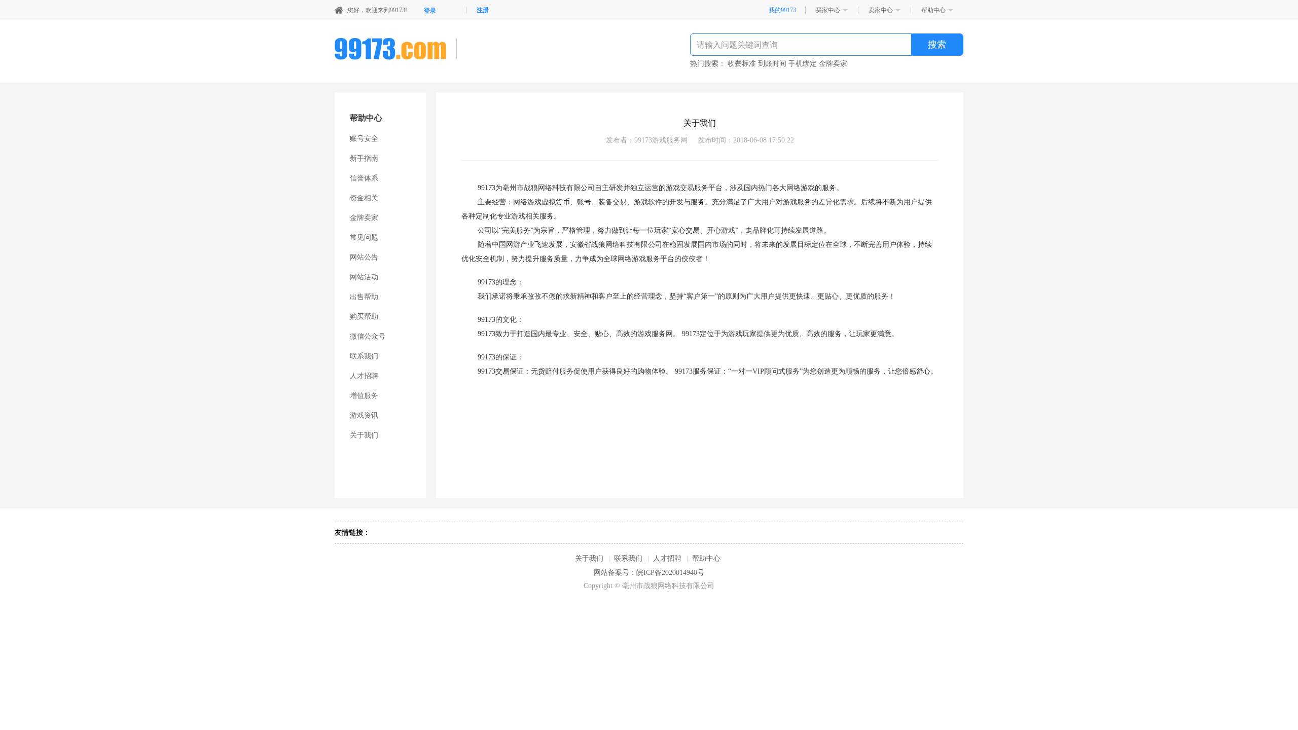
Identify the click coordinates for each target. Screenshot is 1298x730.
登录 (430, 10)
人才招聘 (364, 376)
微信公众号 (367, 336)
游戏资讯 (364, 415)
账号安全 (364, 138)
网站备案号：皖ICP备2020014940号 (649, 572)
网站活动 (364, 277)
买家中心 (828, 10)
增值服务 (364, 395)
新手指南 (364, 158)
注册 (483, 10)
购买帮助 (364, 316)
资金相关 (364, 198)
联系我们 (364, 356)
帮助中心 (933, 10)
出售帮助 (364, 297)
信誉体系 (364, 178)
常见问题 (364, 237)
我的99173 (782, 10)
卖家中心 (881, 10)
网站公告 (364, 257)
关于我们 (364, 435)
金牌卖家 (364, 218)
